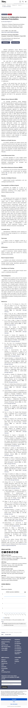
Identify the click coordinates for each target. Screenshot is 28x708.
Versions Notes (15, 42)
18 (13, 192)
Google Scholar (19, 318)
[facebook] (10, 552)
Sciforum (3, 659)
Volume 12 (14, 5)
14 (4, 151)
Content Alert (8, 634)
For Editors (17, 645)
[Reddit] (15, 552)
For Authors (17, 641)
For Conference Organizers (18, 653)
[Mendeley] (17, 552)
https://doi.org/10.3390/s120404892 (10, 32)
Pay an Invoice (4, 645)
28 (13, 264)
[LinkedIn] (7, 552)
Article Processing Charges (5, 642)
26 (24, 251)
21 (12, 210)
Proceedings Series (5, 672)
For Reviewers (18, 643)
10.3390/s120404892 (6, 6)
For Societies (18, 650)
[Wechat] (12, 552)
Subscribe (4, 687)
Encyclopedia (4, 668)
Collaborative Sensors (6, 39)
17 (13, 181)
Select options (5, 681)
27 (11, 254)
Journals (4, 5)
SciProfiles (3, 666)
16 (6, 172)
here (2, 621)
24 (7, 234)
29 (16, 272)
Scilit (2, 665)
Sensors (9, 5)
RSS (2, 634)
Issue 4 (19, 5)
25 (2, 243)
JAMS (2, 670)
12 (17, 136)
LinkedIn (17, 659)
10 (16, 130)
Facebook (17, 661)
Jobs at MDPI (4, 650)
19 (23, 201)
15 (12, 163)
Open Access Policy (5, 646)
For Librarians (18, 647)
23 (10, 218)
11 (18, 133)
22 (11, 213)
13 (23, 145)
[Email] (3, 552)
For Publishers (18, 648)
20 (17, 205)
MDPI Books (4, 661)
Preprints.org (4, 663)
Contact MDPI (4, 648)
